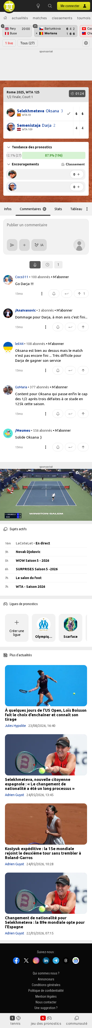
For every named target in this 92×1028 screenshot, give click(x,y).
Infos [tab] (8, 209)
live (9, 43)
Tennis (15, 1023)
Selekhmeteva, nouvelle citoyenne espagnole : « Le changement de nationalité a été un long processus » (40, 784)
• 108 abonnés (34, 344)
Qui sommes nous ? (46, 973)
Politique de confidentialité (46, 991)
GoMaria (21, 387)
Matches (40, 18)
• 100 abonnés (39, 277)
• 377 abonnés (38, 387)
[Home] (5, 18)
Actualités (20, 18)
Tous (27, 43)
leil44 (19, 344)
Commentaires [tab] (32, 209)
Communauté (76, 1023)
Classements (62, 18)
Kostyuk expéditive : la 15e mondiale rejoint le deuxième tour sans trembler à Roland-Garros (43, 853)
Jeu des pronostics (46, 1023)
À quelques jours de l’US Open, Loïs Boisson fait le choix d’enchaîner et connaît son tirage (46, 714)
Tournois (83, 18)
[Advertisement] (46, 65)
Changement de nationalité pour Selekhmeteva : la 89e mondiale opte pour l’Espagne (45, 922)
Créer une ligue (16, 633)
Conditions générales (46, 985)
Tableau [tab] (76, 209)
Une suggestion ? (46, 1008)
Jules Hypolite (15, 726)
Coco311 (22, 277)
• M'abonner (60, 277)
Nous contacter (46, 1002)
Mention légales (46, 996)
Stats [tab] (58, 209)
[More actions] (87, 209)
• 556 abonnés (41, 430)
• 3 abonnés (45, 310)
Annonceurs (46, 979)
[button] (50, 6)
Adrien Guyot (14, 795)
